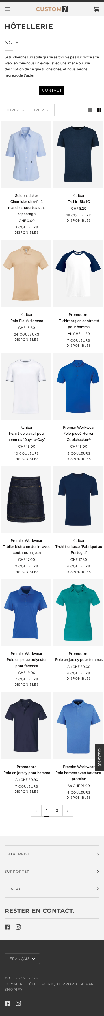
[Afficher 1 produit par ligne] (89, 110)
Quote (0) (99, 757)
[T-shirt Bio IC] (78, 154)
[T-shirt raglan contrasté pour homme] (78, 273)
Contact (52, 90)
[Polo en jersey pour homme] (26, 725)
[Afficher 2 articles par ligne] (99, 110)
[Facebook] (7, 927)
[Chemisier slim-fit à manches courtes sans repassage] (26, 154)
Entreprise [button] (17, 854)
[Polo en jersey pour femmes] (78, 612)
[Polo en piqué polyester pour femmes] (26, 612)
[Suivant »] (67, 811)
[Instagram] (18, 927)
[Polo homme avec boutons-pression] (78, 725)
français (20, 958)
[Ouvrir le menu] (13, 9)
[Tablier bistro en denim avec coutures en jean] (26, 499)
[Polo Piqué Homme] (26, 273)
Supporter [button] (17, 871)
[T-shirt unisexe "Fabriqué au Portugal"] (78, 499)
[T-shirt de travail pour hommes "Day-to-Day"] (26, 386)
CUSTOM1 (18, 978)
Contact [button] (14, 889)
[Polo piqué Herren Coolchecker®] (78, 386)
